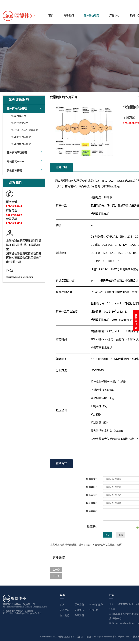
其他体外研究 (14, 170)
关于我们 (69, 15)
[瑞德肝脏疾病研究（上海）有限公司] (19, 15)
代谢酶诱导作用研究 (20, 144)
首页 (50, 15)
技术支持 (94, 610)
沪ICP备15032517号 (123, 636)
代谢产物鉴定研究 (18, 123)
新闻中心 (79, 610)
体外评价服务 (91, 15)
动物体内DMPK (16, 161)
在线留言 (61, 463)
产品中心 (114, 15)
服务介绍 (61, 167)
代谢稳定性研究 (17, 116)
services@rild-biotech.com (19, 277)
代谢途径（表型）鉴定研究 (23, 130)
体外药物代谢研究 (17, 108)
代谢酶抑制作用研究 (20, 137)
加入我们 (64, 615)
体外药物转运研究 (17, 152)
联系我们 (79, 615)
